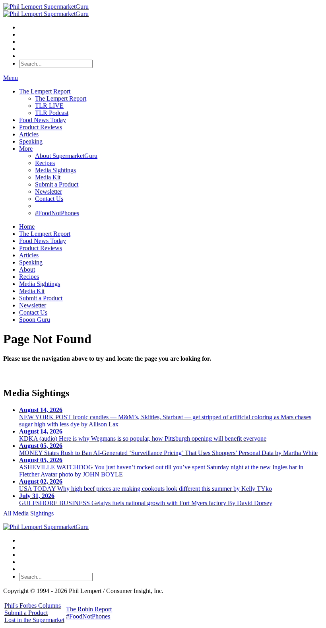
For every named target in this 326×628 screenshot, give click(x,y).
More (26, 148)
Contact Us (49, 198)
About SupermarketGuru (66, 155)
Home (27, 226)
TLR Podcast (51, 112)
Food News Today (42, 120)
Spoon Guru (34, 319)
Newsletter (48, 191)
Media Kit (47, 177)
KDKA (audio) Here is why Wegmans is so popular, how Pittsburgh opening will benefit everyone (142, 435)
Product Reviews (40, 127)
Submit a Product (56, 184)
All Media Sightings (28, 513)
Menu (10, 77)
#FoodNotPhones (57, 213)
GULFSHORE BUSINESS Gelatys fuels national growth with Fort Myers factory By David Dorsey (145, 499)
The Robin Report (89, 609)
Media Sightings (55, 170)
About (27, 269)
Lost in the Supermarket (34, 619)
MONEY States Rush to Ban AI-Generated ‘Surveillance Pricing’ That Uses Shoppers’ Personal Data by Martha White (168, 449)
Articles (29, 134)
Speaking (31, 141)
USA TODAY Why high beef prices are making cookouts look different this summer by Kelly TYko (145, 485)
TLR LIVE (49, 105)
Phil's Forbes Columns (32, 605)
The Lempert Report (44, 91)
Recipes (45, 162)
